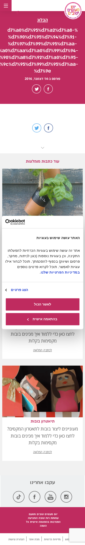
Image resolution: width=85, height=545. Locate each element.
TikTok (18, 497)
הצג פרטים (19, 290)
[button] (18, 13)
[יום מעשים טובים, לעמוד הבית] (73, 10)
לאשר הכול (42, 304)
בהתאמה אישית (45, 319)
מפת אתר (34, 539)
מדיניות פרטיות (52, 539)
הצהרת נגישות (16, 539)
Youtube (50, 497)
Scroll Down (42, 148)
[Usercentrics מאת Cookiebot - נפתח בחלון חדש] (24, 222)
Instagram (66, 497)
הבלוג (42, 20)
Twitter (36, 88)
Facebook (48, 88)
